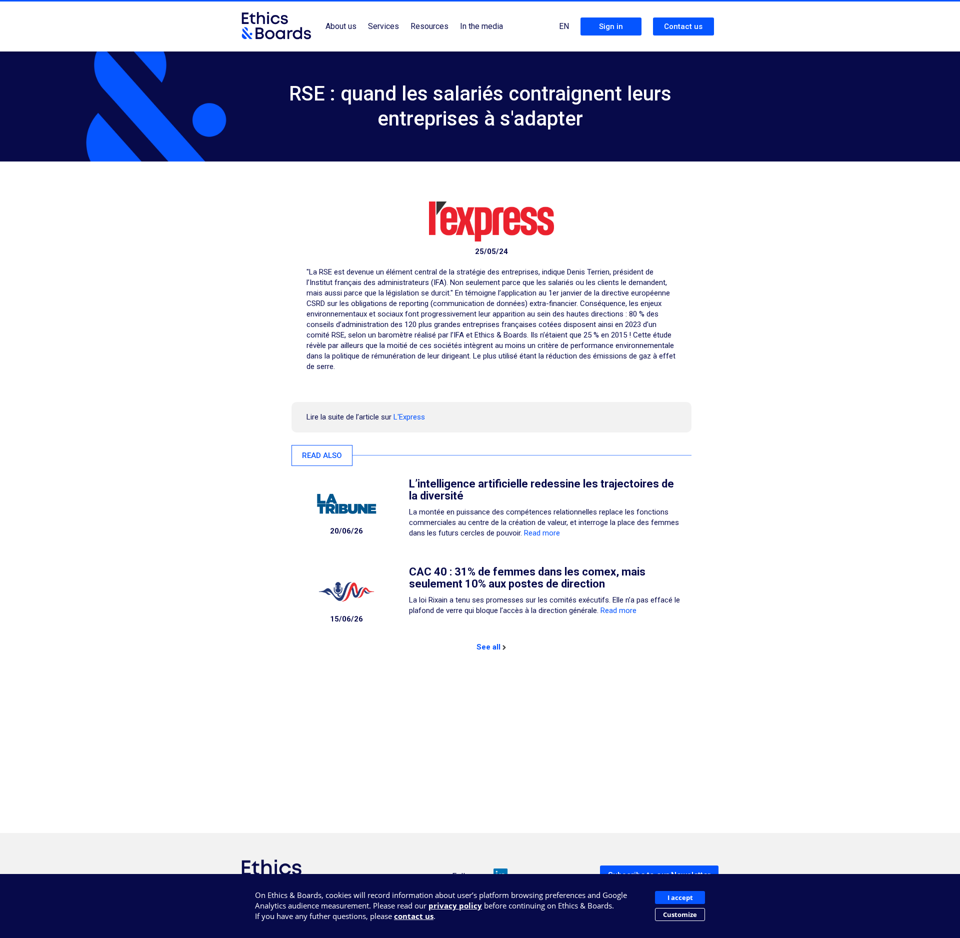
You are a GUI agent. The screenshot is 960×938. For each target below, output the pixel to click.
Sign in (611, 26)
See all (488, 647)
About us (341, 26)
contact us (414, 916)
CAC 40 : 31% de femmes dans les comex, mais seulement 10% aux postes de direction (527, 578)
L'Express (409, 417)
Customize (680, 914)
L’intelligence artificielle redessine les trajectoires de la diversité (541, 490)
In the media (481, 26)
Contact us (683, 26)
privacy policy (455, 905)
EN (564, 26)
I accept (680, 897)
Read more (542, 533)
